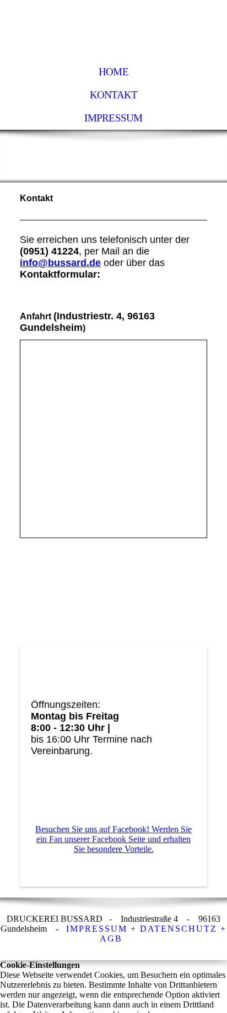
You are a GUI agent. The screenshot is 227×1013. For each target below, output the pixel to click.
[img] (113, 30)
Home (113, 72)
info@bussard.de (60, 262)
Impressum (113, 118)
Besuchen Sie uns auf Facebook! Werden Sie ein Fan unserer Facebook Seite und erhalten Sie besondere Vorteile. (113, 839)
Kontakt (114, 95)
